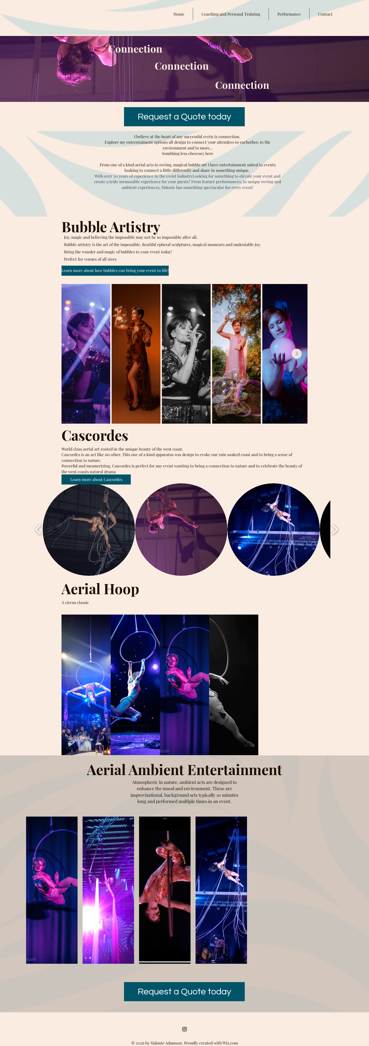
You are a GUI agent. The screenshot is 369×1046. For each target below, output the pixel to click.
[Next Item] (297, 354)
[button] (184, 116)
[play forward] (334, 529)
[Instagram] (184, 1029)
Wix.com (230, 1042)
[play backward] (38, 529)
